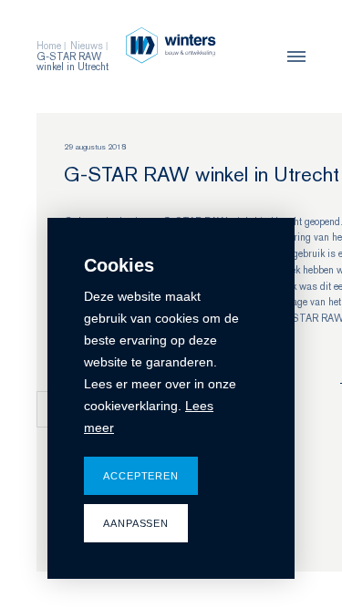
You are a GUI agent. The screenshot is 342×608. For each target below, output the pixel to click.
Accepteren (141, 475)
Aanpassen (136, 523)
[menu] (292, 56)
